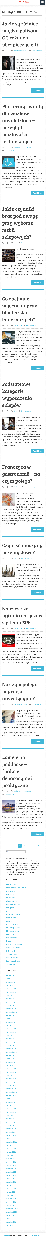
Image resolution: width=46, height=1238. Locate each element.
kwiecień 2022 (11, 1149)
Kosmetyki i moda (12, 918)
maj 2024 (9, 1065)
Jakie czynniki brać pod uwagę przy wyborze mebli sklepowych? (20, 222)
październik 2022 (12, 1129)
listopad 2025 (11, 1005)
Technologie (10, 964)
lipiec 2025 (10, 1019)
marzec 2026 (11, 992)
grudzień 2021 (11, 1162)
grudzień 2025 (11, 1002)
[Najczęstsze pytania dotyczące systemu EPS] (8, 640)
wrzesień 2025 (11, 1012)
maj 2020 (9, 1225)
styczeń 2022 (11, 1159)
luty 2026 (9, 995)
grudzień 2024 (11, 1042)
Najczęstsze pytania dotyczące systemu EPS (23, 615)
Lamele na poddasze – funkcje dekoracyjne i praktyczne (17, 771)
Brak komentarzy (37, 50)
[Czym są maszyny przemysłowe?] (8, 570)
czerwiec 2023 (11, 1102)
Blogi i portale (11, 884)
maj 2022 (9, 1145)
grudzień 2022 (11, 1122)
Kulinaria (17, 487)
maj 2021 (9, 1185)
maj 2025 (9, 1025)
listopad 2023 (11, 1085)
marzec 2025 (11, 1032)
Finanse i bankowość (20, 50)
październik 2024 (12, 1049)
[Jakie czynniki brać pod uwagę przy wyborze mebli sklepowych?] (8, 255)
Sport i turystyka (12, 958)
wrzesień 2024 (11, 1052)
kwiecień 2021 (11, 1189)
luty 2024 (9, 1075)
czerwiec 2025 (11, 1022)
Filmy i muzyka (11, 901)
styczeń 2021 (11, 1199)
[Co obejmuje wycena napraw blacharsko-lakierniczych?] (8, 337)
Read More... (37, 90)
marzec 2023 (11, 1112)
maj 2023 (9, 1105)
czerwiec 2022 (11, 1142)
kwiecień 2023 (11, 1109)
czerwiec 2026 (11, 982)
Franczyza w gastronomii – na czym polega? (21, 473)
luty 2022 (9, 1155)
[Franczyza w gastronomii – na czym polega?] (8, 499)
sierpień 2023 (11, 1095)
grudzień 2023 (11, 1082)
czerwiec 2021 (11, 1182)
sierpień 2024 (11, 1055)
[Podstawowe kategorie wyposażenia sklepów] (8, 423)
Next (40, 846)
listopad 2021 (11, 1165)
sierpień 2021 (11, 1175)
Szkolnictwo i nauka (13, 961)
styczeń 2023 (11, 1119)
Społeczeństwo (11, 954)
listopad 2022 (11, 1125)
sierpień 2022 (11, 1135)
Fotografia (10, 908)
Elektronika (10, 894)
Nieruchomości (11, 938)
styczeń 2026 (11, 999)
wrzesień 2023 (11, 1092)
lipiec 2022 (10, 1139)
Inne (15, 243)
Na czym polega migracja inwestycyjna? (20, 691)
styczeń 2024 (11, 1079)
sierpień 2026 (11, 975)
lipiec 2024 (10, 1059)
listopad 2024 (11, 1045)
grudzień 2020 (11, 1202)
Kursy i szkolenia (12, 924)
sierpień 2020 (11, 1215)
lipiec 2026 (10, 979)
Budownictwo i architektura (22, 147)
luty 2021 (9, 1195)
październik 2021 (12, 1169)
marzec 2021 (11, 1192)
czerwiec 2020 (11, 1222)
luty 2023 (9, 1115)
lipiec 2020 (10, 1219)
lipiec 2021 (10, 1179)
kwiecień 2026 (11, 989)
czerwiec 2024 (11, 1062)
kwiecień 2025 (11, 1029)
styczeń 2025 (11, 1039)
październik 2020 (12, 1209)
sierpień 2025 (11, 1015)
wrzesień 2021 (11, 1172)
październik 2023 (12, 1089)
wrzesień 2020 (11, 1212)
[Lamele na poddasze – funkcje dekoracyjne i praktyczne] (8, 806)
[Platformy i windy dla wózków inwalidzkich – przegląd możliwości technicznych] (8, 162)
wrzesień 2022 (11, 1132)
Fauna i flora (10, 898)
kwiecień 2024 (11, 1069)
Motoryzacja (18, 325)
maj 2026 (9, 985)
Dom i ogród (11, 891)
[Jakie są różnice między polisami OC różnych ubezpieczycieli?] (8, 63)
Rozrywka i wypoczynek (14, 944)
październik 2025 (12, 1009)
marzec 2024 (11, 1072)
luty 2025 (9, 1035)
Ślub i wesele (11, 951)
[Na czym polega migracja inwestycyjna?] (8, 716)
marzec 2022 (11, 1152)
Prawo (8, 941)
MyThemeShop (37, 1235)
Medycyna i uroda (12, 931)
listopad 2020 (11, 1205)
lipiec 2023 (10, 1099)
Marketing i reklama (13, 928)
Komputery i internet (13, 914)
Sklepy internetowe (13, 948)
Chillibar (6, 1235)
